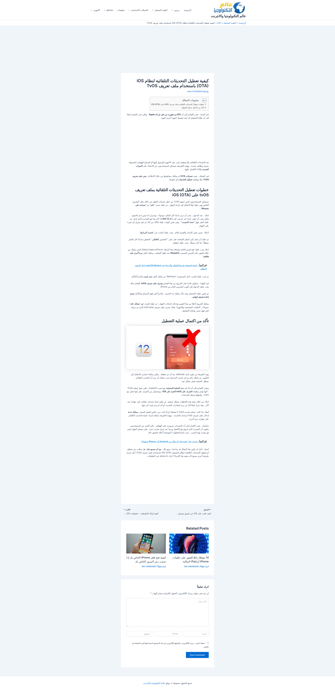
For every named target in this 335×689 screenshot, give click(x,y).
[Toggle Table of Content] (203, 100)
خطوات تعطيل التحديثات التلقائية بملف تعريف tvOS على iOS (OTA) (177, 104)
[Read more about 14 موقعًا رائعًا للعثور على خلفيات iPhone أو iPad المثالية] (189, 543)
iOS (185, 566)
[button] (173, 10)
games (110, 10)
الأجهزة (97, 10)
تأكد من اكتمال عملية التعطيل (192, 107)
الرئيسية (187, 10)
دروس (177, 10)
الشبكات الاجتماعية (139, 10)
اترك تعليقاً (205, 566)
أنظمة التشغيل (161, 10)
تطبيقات (120, 10)
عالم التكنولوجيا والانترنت (228, 16)
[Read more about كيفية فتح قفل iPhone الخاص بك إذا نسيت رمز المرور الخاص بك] (146, 543)
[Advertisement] (167, 53)
